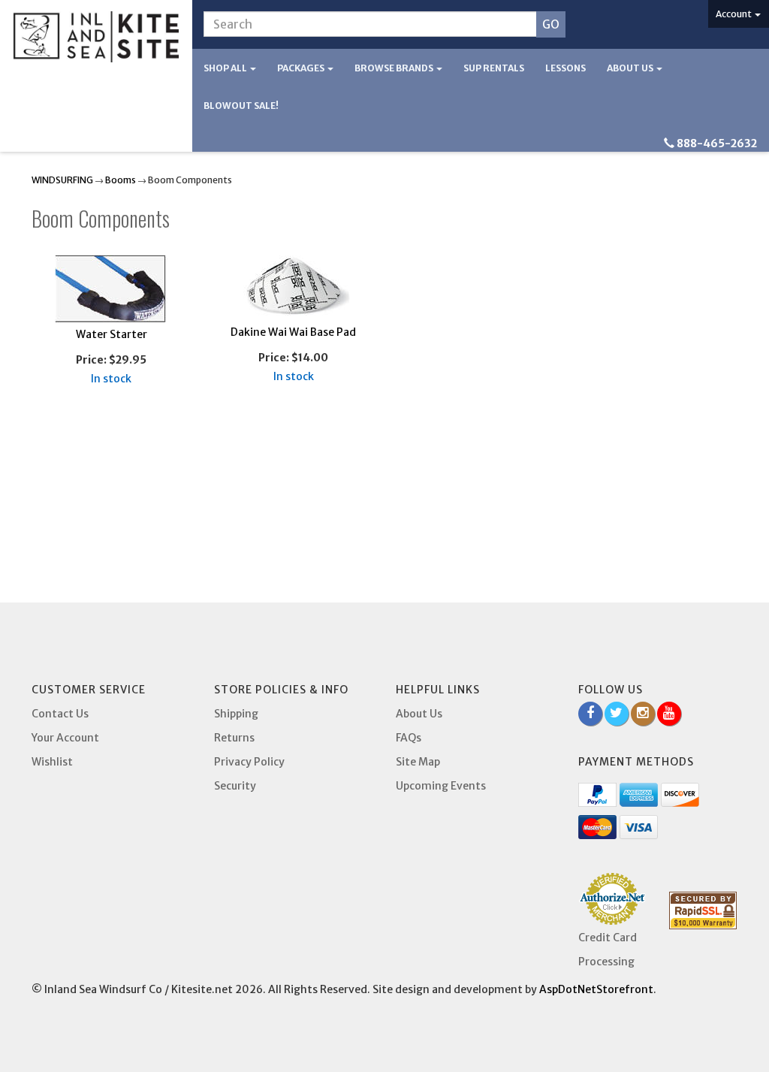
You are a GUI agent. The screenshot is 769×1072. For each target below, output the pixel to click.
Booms (120, 180)
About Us (631, 68)
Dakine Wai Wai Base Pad (293, 332)
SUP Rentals (493, 68)
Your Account (65, 737)
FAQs (408, 737)
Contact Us (60, 713)
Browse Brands (394, 68)
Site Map (418, 762)
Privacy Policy (249, 762)
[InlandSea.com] (96, 36)
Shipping (236, 713)
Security (235, 786)
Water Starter (111, 334)
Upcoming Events (441, 786)
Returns (234, 737)
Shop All (226, 68)
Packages (301, 68)
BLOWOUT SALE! (241, 105)
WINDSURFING (62, 180)
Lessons (565, 68)
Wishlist (52, 762)
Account (734, 14)
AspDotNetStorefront (596, 989)
